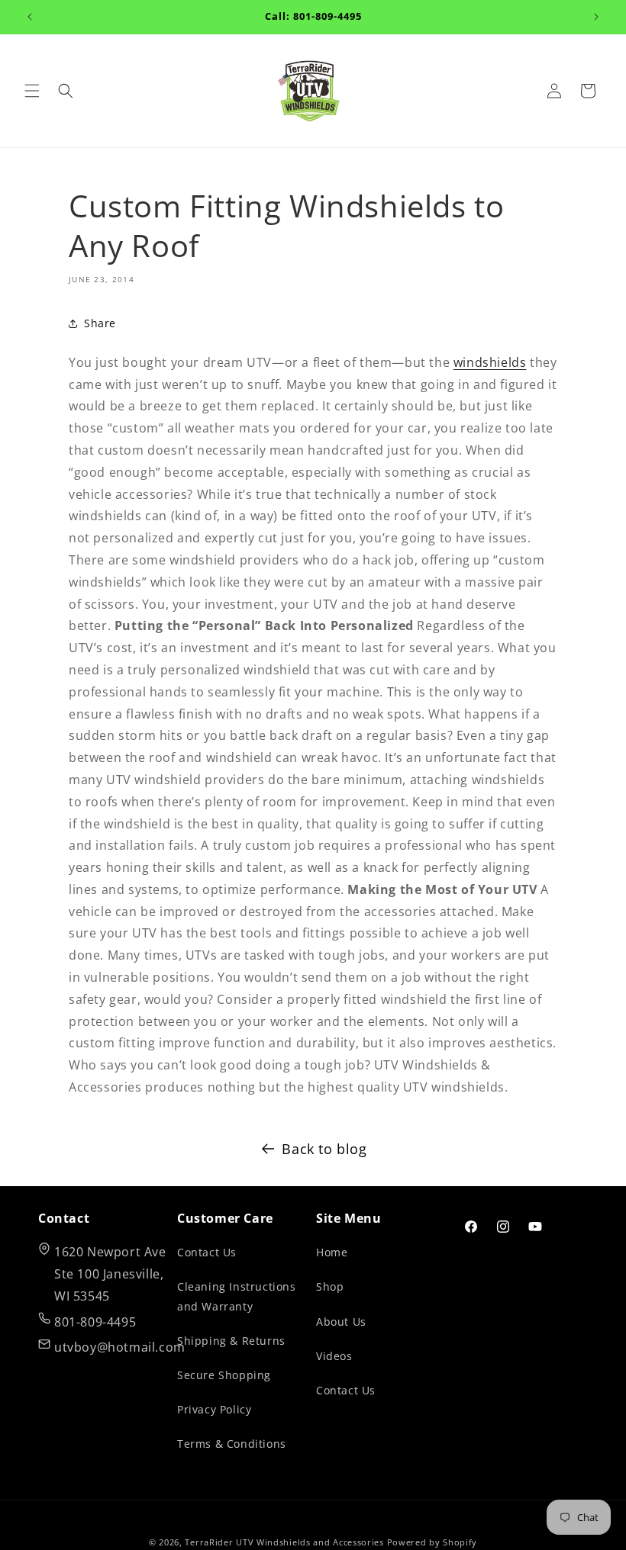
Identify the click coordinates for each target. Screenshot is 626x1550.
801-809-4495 (95, 1322)
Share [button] (100, 323)
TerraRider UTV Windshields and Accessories (284, 1542)
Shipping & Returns (231, 1340)
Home (331, 1252)
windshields (490, 362)
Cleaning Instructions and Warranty (236, 1296)
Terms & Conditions (231, 1443)
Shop (330, 1286)
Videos (334, 1356)
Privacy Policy (214, 1409)
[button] (32, 91)
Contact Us (207, 1252)
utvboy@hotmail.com (120, 1347)
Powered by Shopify (432, 1542)
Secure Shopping (224, 1375)
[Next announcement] (596, 17)
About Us (341, 1321)
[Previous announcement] (30, 17)
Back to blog (324, 1149)
